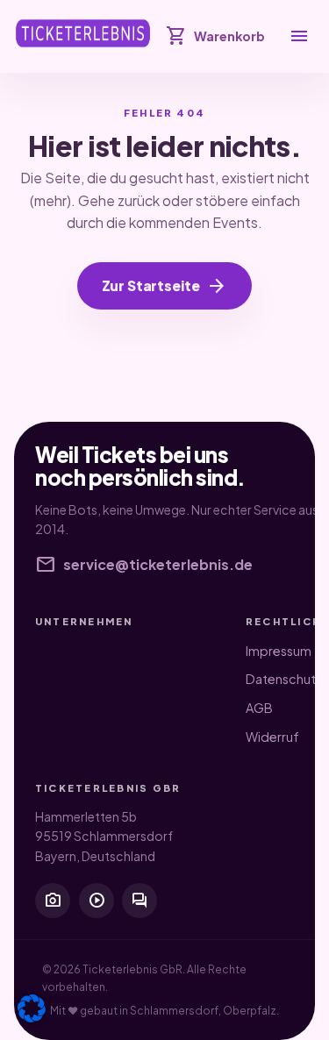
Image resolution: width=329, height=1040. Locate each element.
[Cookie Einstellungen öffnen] (32, 1008)
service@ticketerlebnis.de (144, 564)
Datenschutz (284, 679)
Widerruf (272, 736)
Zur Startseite (165, 286)
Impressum (278, 651)
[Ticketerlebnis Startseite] (83, 33)
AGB (259, 708)
